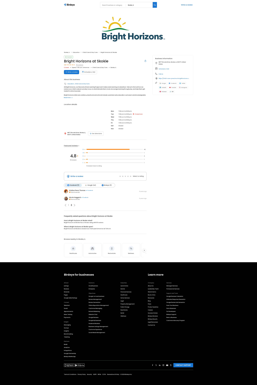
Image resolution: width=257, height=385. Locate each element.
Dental (123, 289)
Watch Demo (152, 292)
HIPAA (99, 374)
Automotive (124, 286)
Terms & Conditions (70, 374)
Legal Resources (153, 322)
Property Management (128, 304)
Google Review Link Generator (175, 302)
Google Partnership (70, 353)
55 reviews (79, 65)
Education (76, 52)
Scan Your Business (172, 305)
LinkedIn (164, 87)
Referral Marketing (94, 311)
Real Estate (124, 310)
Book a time (151, 295)
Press (149, 304)
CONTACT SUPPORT (183, 365)
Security (89, 374)
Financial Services (126, 292)
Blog (149, 301)
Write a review (187, 5)
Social (66, 308)
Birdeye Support (171, 314)
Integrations (68, 350)
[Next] (144, 250)
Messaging (67, 325)
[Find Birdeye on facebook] (152, 365)
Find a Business (171, 308)
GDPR (94, 374)
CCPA (104, 374)
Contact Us (151, 325)
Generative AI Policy (113, 374)
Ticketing (67, 337)
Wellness (123, 316)
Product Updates (153, 307)
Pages (66, 295)
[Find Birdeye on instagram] (163, 365)
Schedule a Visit (89, 72)
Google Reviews (93, 317)
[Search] (155, 5)
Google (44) (91, 185)
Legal (122, 301)
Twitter (183, 83)
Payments (67, 317)
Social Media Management (97, 332)
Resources (151, 298)
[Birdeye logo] (69, 5)
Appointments (68, 311)
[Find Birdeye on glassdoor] (170, 365)
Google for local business (96, 296)
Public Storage (125, 307)
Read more (67, 97)
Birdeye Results (152, 319)
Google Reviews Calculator (174, 296)
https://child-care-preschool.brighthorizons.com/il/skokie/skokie (174, 78)
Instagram (184, 87)
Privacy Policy (82, 374)
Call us (161, 74)
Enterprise (92, 289)
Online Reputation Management (99, 305)
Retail (122, 313)
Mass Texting (68, 314)
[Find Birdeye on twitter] (156, 365)
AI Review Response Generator (175, 299)
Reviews (66, 289)
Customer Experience (95, 329)
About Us (150, 286)
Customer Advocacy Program (175, 320)
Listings (66, 286)
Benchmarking (68, 334)
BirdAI (65, 344)
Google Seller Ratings (70, 298)
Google (164, 83)
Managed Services (172, 286)
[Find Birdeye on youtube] (167, 365)
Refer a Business (171, 317)
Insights (66, 331)
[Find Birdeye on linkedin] (160, 365)
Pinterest (164, 91)
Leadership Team (153, 289)
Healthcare (124, 295)
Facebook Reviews (94, 323)
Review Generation (94, 302)
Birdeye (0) (108, 185)
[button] (65, 205)
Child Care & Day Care (90, 52)
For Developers (171, 311)
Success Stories (153, 313)
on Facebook (89, 190)
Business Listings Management (98, 326)
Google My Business (95, 320)
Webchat (67, 305)
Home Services (125, 298)
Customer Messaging (95, 308)
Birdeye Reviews (153, 316)
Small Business (93, 286)
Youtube (173, 87)
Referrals (66, 292)
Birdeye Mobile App (70, 356)
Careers (150, 310)
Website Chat (93, 314)
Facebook (173, 83)
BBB (172, 91)
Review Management (95, 299)
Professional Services (172, 289)
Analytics (67, 347)
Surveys (66, 328)
